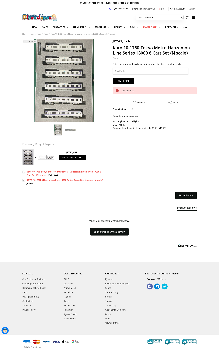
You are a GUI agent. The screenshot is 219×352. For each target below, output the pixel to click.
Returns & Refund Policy (34, 287)
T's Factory (110, 305)
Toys (133, 27)
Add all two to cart (72, 157)
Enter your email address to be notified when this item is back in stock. (147, 64)
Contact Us (27, 301)
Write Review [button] (186, 195)
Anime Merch (80, 27)
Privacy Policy (28, 309)
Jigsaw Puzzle (70, 314)
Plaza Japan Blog (30, 296)
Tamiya (108, 301)
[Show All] (185, 27)
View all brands (112, 322)
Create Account (177, 8)
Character (59, 27)
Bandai (108, 296)
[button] (182, 17)
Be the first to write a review (109, 231)
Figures (118, 27)
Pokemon (170, 27)
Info (132, 109)
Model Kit (101, 27)
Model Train (150, 27)
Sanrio (108, 287)
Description (119, 109)
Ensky (108, 314)
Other (108, 318)
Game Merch (70, 318)
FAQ (24, 292)
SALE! (45, 27)
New (34, 27)
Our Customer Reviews (33, 279)
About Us (26, 305)
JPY (162, 8)
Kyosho (108, 279)
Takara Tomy (111, 292)
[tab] (187, 208)
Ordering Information (32, 283)
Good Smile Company (115, 309)
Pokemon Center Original (117, 283)
